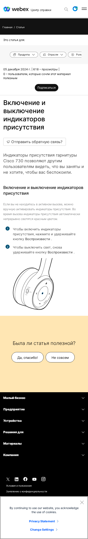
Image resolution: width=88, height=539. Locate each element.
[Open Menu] (84, 8)
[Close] (82, 502)
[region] (44, 517)
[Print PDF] (31, 88)
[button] (75, 8)
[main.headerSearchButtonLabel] (66, 8)
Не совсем (60, 358)
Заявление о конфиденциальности (26, 491)
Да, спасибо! (27, 358)
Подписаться (46, 87)
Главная (7, 27)
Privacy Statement (42, 521)
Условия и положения (19, 485)
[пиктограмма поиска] (66, 9)
